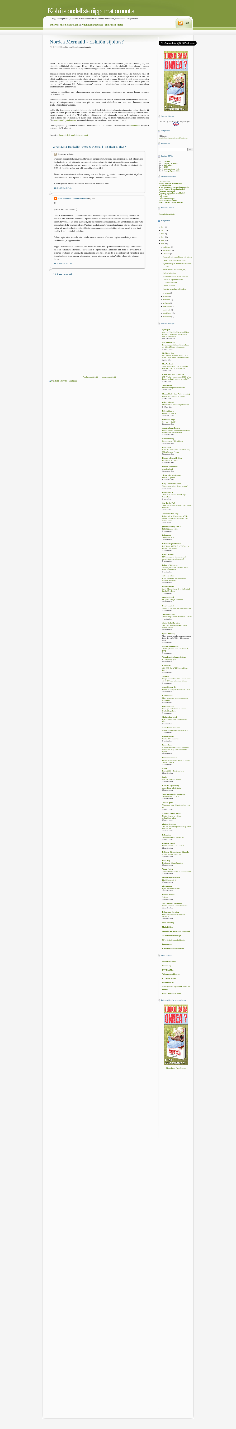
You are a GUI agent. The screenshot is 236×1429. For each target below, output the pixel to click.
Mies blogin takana (70, 24)
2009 (163, 244)
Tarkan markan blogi (170, 514)
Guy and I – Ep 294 (169, 422)
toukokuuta (167, 306)
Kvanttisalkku (167, 696)
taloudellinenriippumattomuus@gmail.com (173, 138)
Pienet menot (167, 886)
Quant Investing (168, 634)
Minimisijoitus (167, 927)
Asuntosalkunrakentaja (171, 428)
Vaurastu (165, 676)
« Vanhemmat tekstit (90, 377)
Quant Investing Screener (171, 993)
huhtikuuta (167, 310)
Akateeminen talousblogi (171, 936)
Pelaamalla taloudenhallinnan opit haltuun (177, 257)
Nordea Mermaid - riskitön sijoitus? (87, 41)
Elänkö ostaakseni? (169, 758)
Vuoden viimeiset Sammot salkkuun (174, 906)
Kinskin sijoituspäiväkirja (172, 458)
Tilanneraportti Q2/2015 (170, 797)
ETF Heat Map (168, 970)
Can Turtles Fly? (168, 503)
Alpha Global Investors (171, 623)
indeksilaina (75, 135)
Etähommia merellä (169, 413)
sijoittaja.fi (166, 330)
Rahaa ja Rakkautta (169, 565)
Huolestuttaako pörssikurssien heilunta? (176, 689)
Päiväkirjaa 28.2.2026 (169, 460)
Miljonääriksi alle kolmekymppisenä (176, 931)
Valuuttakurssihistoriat (171, 974)
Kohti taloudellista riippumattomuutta (91, 11)
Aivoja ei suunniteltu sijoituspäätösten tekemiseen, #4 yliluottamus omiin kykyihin (175, 749)
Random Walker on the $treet (173, 949)
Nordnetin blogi (168, 439)
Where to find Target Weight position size (176, 608)
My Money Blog (168, 353)
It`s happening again (169, 659)
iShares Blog (167, 944)
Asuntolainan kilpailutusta (171, 788)
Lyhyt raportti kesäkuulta (171, 889)
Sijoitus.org (166, 966)
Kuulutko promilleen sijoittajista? (174, 289)
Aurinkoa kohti (167, 469)
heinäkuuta (167, 300)
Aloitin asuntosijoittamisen (171, 854)
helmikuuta (167, 317)
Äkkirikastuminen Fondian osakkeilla (175, 730)
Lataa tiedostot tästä (166, 214)
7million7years (167, 803)
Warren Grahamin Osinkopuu (173, 794)
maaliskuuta (167, 313)
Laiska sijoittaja (168, 402)
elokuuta (166, 296)
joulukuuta (167, 247)
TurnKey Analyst (168, 614)
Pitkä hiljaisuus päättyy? (170, 529)
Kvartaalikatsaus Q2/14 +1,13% (173, 846)
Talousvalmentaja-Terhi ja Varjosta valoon (176, 871)
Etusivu (54, 24)
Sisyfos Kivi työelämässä (171, 475)
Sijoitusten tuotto (114, 24)
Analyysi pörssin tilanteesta (171, 779)
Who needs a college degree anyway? (175, 486)
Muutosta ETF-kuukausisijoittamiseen (175, 405)
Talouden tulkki (168, 576)
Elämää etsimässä (168, 895)
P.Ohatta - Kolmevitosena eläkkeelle (175, 852)
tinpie (164, 777)
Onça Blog (166, 861)
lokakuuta (166, 254)
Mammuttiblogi (168, 597)
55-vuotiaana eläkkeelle (171, 728)
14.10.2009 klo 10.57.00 (63, 188)
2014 (163, 227)
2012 (163, 234)
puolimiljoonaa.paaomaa (171, 526)
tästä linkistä (135, 125)
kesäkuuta (166, 303)
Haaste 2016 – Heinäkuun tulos (173, 771)
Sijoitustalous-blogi (169, 717)
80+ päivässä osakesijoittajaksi (173, 940)
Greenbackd (166, 666)
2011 (163, 237)
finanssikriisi (64, 135)
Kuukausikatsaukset (92, 24)
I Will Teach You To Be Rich (173, 374)
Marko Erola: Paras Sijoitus (176, 1068)
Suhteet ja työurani (168, 478)
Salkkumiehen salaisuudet (172, 903)
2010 (163, 240)
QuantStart (166, 447)
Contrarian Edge (168, 420)
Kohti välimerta (168, 411)
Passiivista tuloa (168, 706)
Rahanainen (166, 835)
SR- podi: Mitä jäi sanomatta (172, 600)
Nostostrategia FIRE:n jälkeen (172, 441)
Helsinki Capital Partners (171, 544)
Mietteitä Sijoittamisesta (171, 878)
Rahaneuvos (166, 535)
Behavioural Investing (170, 912)
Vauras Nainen (167, 869)
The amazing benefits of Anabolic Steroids (177, 617)
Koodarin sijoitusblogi (170, 786)
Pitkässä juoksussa (169, 824)
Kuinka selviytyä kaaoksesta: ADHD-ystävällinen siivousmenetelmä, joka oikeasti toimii (175, 518)
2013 (163, 230)
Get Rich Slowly (168, 554)
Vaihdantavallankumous (171, 813)
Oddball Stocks (168, 586)
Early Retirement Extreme (171, 484)
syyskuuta (166, 293)
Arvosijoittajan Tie (169, 687)
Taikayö (165, 897)
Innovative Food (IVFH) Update (173, 396)
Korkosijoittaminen (169, 273)
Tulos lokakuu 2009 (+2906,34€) (174, 270)
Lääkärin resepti (168, 843)
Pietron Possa (167, 745)
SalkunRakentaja (168, 342)
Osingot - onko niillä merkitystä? (174, 260)
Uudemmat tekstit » (109, 377)
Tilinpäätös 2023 (168, 537)
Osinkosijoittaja (168, 736)
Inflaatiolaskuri (168, 982)
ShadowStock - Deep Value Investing (176, 394)
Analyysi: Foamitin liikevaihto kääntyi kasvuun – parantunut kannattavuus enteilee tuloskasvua (175, 334)
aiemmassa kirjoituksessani (65, 120)
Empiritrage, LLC (169, 492)
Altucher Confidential (170, 646)
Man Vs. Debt (167, 364)
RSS (187, 23)
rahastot (84, 135)
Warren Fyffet (167, 385)
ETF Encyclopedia (169, 978)
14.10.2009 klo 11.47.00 (63, 263)
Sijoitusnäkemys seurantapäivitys (173, 388)
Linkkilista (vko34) (169, 880)
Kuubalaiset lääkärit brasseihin (172, 863)
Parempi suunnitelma (170, 467)
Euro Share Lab (168, 606)
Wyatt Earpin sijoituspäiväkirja (174, 657)
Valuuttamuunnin (169, 962)
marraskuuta (167, 250)
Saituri (164, 768)
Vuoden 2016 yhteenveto (170, 739)
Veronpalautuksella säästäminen (173, 837)
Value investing (168, 923)
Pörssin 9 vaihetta (169, 286)
